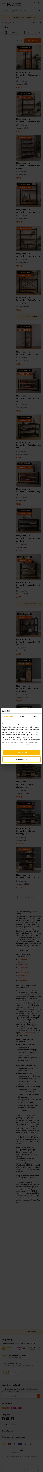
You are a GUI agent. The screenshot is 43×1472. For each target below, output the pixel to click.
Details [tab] (21, 716)
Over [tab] (35, 716)
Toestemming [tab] (8, 716)
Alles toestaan (21, 752)
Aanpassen (20, 759)
